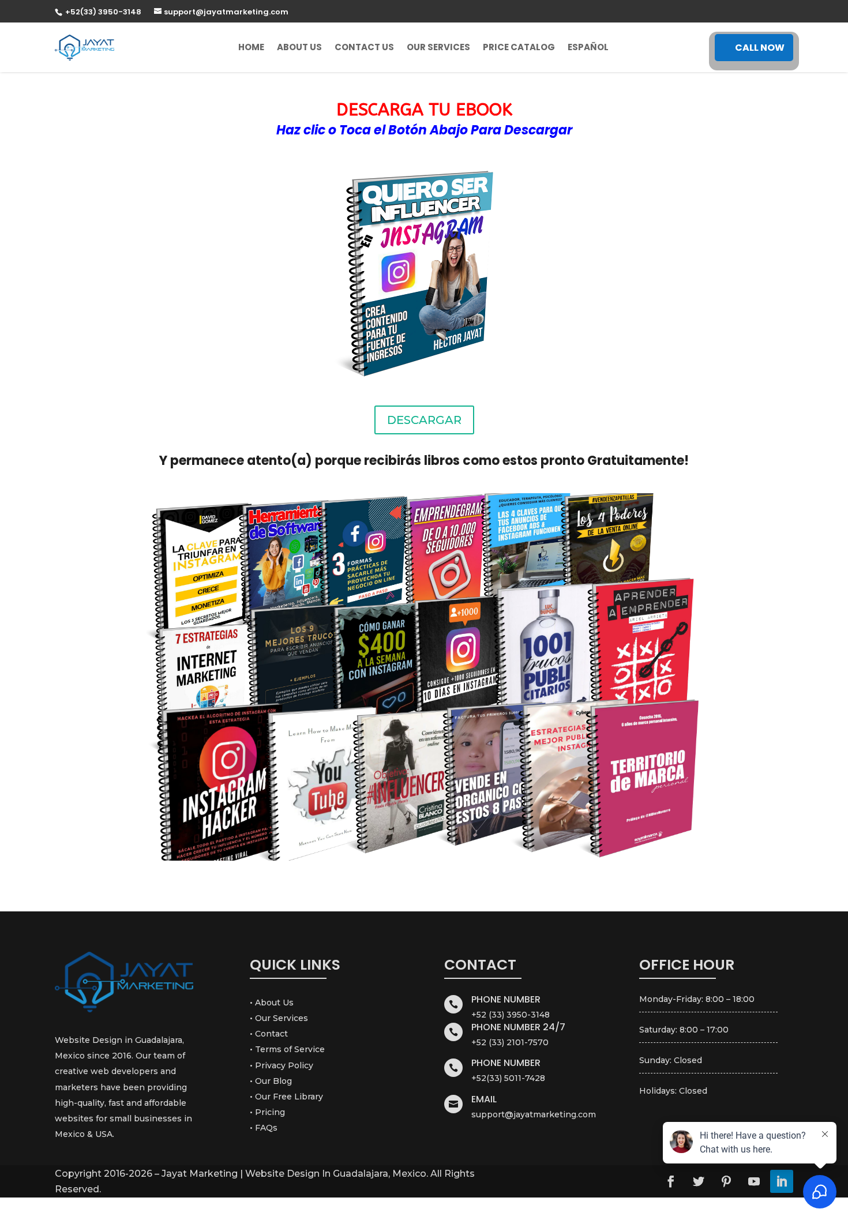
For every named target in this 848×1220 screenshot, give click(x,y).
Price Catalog (519, 47)
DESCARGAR (424, 420)
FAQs (266, 1128)
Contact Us (364, 47)
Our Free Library (289, 1096)
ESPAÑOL (588, 47)
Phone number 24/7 (518, 1027)
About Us (299, 47)
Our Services (438, 47)
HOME (251, 47)
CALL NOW (760, 47)
